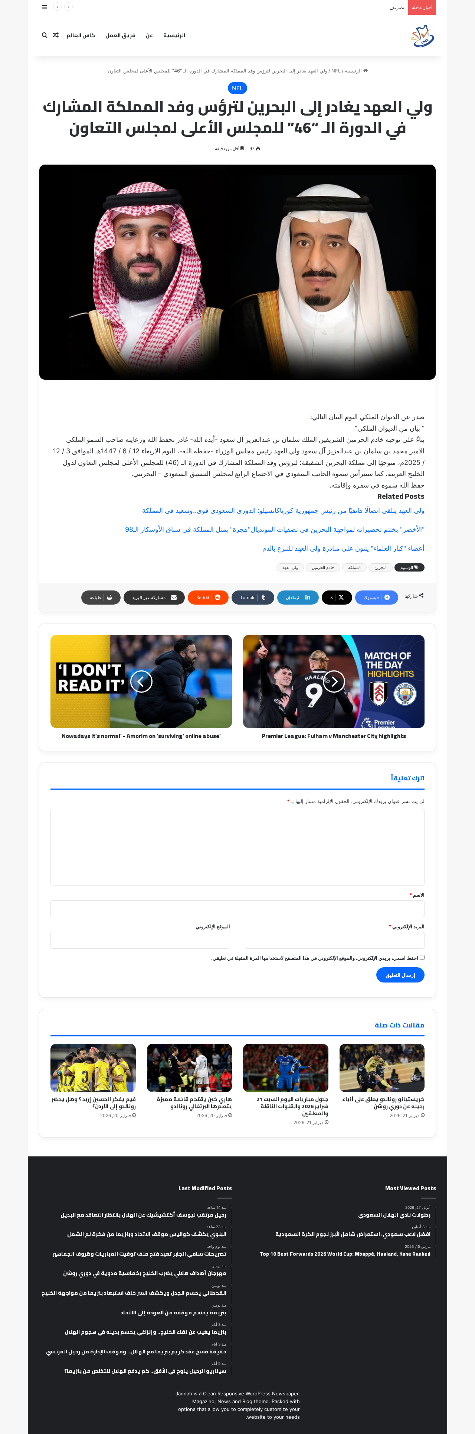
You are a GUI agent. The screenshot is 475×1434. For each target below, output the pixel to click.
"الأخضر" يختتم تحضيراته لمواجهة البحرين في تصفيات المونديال (337, 529)
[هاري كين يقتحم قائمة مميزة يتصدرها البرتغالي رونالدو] (189, 1068)
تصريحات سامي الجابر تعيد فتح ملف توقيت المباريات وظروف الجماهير (333, 7)
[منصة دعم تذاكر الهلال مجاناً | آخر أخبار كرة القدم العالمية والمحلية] (423, 35)
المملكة (354, 567)
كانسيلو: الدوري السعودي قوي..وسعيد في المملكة (211, 510)
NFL (336, 71)
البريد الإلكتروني (407, 926)
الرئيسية (174, 35)
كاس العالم (80, 35)
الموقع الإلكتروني (213, 926)
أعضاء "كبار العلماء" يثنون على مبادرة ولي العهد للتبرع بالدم (343, 548)
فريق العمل (120, 35)
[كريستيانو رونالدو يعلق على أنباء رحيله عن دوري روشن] (382, 1068)
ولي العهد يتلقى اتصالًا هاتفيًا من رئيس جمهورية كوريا (352, 510)
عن (149, 35)
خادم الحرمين (323, 567)
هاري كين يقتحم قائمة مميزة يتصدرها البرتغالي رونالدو (194, 1102)
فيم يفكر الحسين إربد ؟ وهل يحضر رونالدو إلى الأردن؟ (94, 1102)
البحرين (380, 567)
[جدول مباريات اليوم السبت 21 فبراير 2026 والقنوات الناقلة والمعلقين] (285, 1068)
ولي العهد (290, 567)
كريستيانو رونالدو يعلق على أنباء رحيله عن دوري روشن (383, 1102)
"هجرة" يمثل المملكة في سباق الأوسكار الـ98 (187, 529)
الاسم (417, 895)
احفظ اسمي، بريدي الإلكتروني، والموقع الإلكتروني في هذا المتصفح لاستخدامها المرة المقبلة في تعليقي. (314, 958)
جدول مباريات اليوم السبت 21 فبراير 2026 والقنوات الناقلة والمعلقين (292, 1106)
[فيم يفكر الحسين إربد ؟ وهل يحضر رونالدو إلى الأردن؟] (93, 1068)
